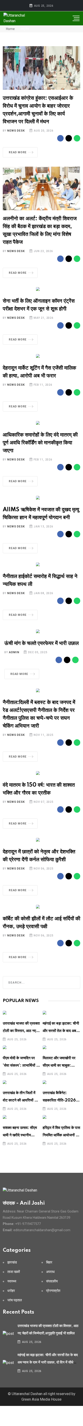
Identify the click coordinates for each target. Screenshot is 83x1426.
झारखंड (12, 1262)
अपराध (50, 1272)
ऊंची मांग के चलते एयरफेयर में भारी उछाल (41, 643)
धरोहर (11, 1291)
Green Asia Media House (41, 1399)
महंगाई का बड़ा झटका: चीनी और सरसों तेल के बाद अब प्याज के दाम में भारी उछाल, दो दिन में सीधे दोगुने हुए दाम (48, 1362)
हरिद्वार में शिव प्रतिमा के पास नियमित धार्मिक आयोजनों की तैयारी (61, 1135)
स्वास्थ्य (11, 1281)
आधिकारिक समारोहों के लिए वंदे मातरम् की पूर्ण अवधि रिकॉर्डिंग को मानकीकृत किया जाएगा (40, 443)
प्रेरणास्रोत (53, 1291)
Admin (14, 652)
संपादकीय (52, 1281)
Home (10, 29)
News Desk (16, 130)
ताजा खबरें (13, 1272)
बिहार (49, 1262)
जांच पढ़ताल (14, 1300)
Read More (18, 152)
